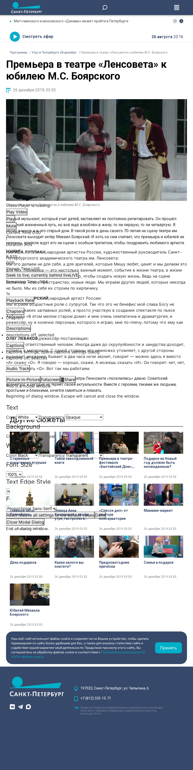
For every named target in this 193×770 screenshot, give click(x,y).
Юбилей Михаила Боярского (25, 612)
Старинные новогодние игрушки (28, 461)
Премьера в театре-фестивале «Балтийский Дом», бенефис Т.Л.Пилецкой (116, 463)
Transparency (51, 417)
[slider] (96, 256)
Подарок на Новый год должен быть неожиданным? (160, 463)
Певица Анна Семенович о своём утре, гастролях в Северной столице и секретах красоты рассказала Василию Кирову (73, 514)
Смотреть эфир (37, 36)
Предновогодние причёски (114, 564)
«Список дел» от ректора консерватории (113, 514)
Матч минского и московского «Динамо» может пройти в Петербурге (71, 21)
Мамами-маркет (158, 510)
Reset (50, 515)
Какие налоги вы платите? (69, 564)
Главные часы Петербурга (22, 512)
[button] (181, 21)
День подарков (23, 562)
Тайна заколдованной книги (74, 461)
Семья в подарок (159, 562)
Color (11, 417)
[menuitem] (96, 352)
